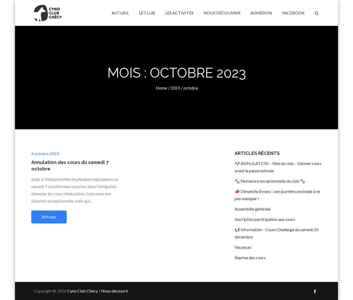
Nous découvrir (222, 12)
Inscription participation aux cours (265, 219)
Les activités (179, 12)
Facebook (293, 12)
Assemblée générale (252, 208)
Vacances (243, 247)
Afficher (49, 216)
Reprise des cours (250, 257)
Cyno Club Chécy (82, 290)
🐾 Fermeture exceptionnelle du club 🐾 (270, 180)
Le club (147, 12)
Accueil (120, 12)
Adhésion (261, 12)
